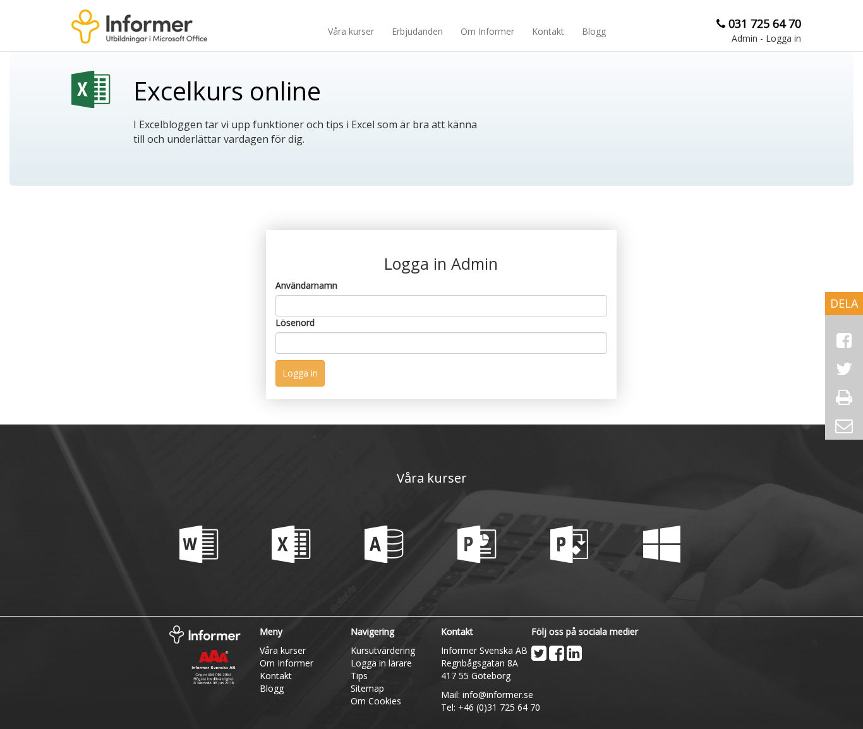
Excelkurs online (227, 92)
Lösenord (295, 322)
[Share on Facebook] (844, 340)
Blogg (594, 31)
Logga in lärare (381, 663)
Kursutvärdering (383, 650)
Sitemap (367, 688)
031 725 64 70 (764, 23)
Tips (359, 676)
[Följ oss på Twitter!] (538, 653)
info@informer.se (497, 695)
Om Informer (487, 31)
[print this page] (844, 397)
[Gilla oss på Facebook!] (556, 653)
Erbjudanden (417, 31)
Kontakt (548, 31)
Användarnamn (306, 285)
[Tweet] (844, 369)
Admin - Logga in (766, 38)
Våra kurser (351, 31)
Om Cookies (376, 701)
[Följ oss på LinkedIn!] (574, 653)
